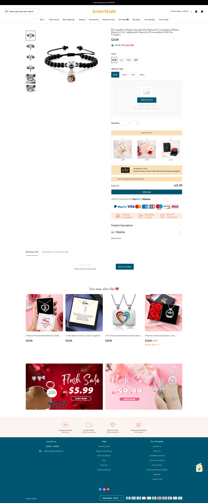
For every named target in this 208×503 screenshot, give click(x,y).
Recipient (136, 19)
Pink (133, 74)
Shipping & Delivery (104, 451)
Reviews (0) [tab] (32, 252)
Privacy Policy (157, 465)
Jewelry (82, 19)
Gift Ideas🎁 (123, 19)
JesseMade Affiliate (157, 455)
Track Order (163, 19)
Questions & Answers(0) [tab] (55, 252)
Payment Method (104, 469)
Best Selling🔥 (69, 19)
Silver (115, 74)
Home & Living (108, 19)
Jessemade (33, 499)
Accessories (94, 19)
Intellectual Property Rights (157, 469)
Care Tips (104, 465)
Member (157, 474)
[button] (22, 11)
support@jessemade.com (53, 451)
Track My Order (104, 446)
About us (157, 451)
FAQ (104, 460)
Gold (124, 74)
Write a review (124, 266)
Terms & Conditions (157, 460)
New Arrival (54, 19)
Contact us (157, 446)
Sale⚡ (43, 19)
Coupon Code (157, 479)
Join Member (149, 19)
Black (142, 74)
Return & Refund (104, 455)
